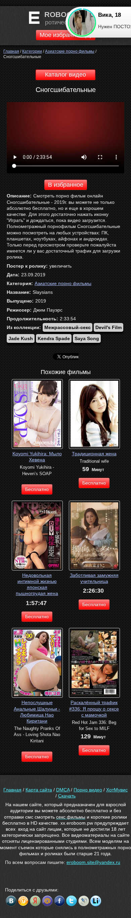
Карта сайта (39, 789)
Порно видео (88, 789)
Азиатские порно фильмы (63, 283)
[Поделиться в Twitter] (71, 901)
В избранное (65, 184)
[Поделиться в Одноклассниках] (23, 901)
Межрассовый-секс (67, 327)
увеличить (60, 266)
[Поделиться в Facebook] (59, 901)
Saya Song (87, 338)
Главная (12, 789)
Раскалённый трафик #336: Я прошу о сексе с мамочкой (94, 708)
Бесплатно (37, 489)
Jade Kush (20, 338)
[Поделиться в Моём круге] (35, 901)
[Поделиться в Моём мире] (47, 901)
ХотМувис (117, 789)
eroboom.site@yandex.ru (93, 862)
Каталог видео (65, 74)
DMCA (63, 789)
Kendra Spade (54, 338)
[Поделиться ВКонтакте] (11, 901)
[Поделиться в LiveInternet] (95, 901)
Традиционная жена (94, 453)
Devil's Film (108, 327)
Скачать (67, 795)
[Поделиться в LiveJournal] (83, 901)
